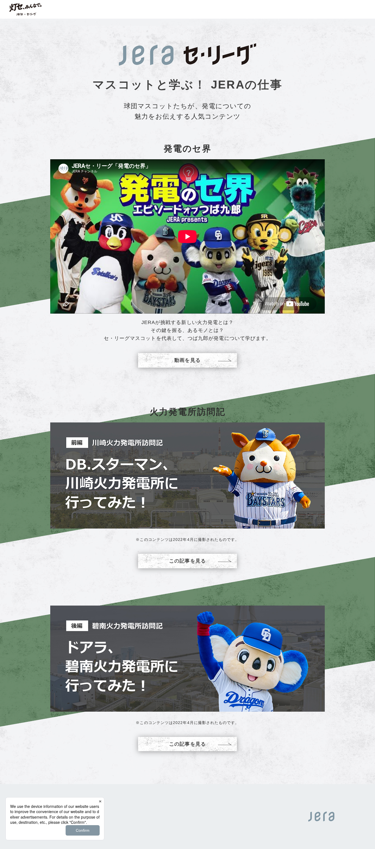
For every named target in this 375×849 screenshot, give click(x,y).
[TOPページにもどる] (25, 9)
